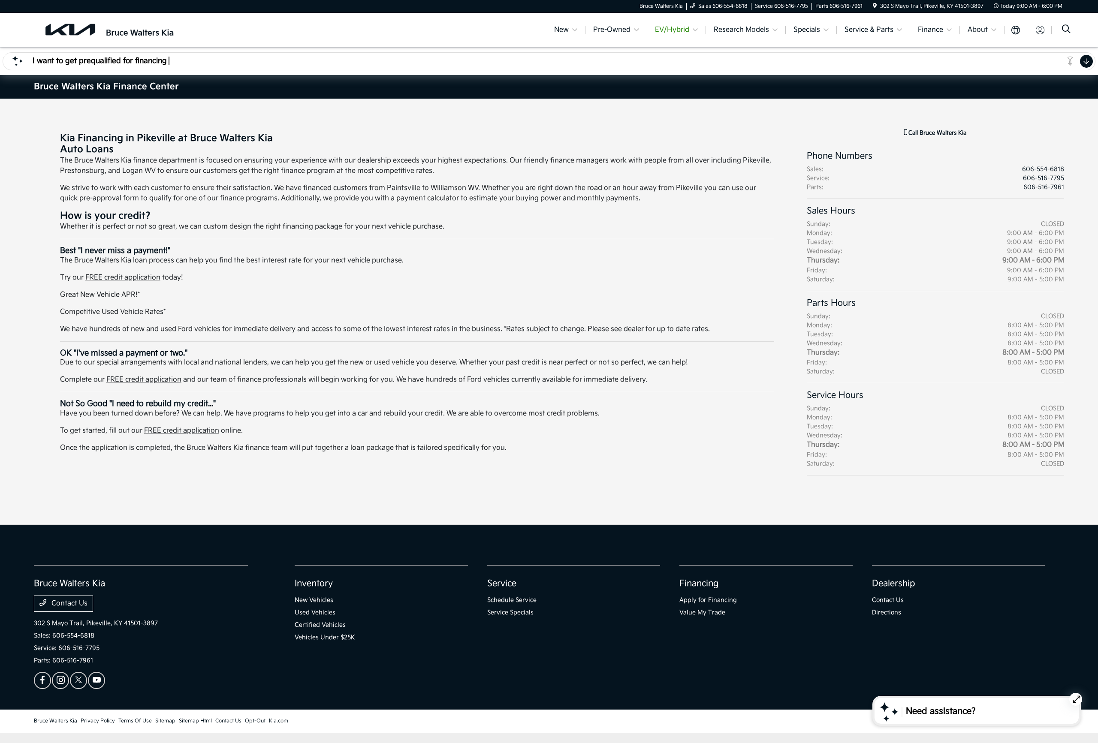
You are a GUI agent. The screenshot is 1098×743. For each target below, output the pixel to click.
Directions (886, 612)
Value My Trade (702, 612)
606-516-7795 (1043, 178)
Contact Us (68, 603)
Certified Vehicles (320, 625)
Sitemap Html (195, 721)
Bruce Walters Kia (55, 721)
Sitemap (165, 721)
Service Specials (510, 612)
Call (936, 132)
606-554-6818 (1043, 169)
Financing (698, 583)
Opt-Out (255, 721)
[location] (875, 6)
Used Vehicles (315, 612)
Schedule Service (512, 600)
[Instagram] (60, 680)
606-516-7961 (1043, 187)
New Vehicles (314, 600)
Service (501, 583)
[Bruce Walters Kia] (107, 30)
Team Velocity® (950, 722)
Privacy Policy (98, 721)
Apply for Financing (708, 600)
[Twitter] (78, 680)
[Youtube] (96, 680)
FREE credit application (122, 278)
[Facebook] (42, 680)
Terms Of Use (135, 721)
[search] (1066, 30)
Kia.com (278, 721)
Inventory (314, 583)
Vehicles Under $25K (325, 637)
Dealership (893, 583)
